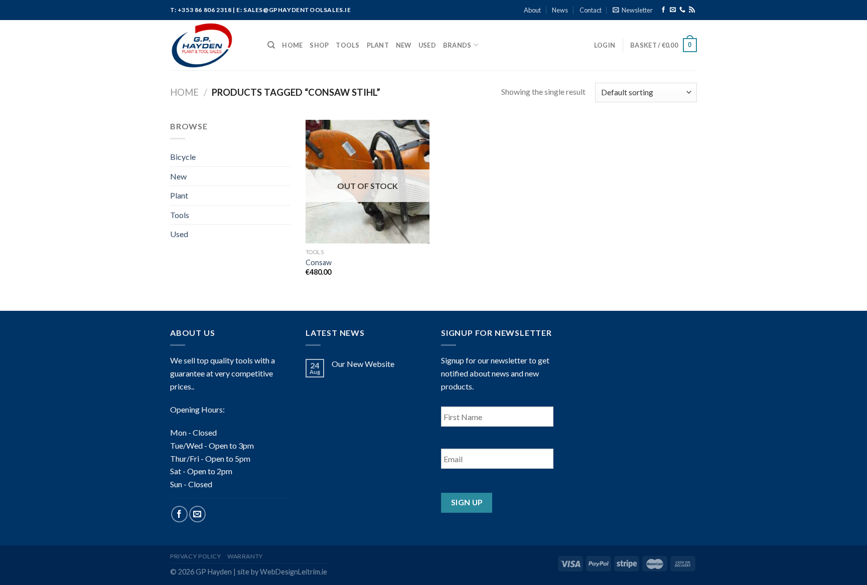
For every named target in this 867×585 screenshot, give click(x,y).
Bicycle (183, 156)
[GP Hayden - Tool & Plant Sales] (211, 45)
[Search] (271, 45)
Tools (347, 45)
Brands (457, 45)
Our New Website (363, 363)
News (560, 10)
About (532, 10)
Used (427, 45)
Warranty (245, 556)
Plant (378, 45)
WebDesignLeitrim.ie (293, 571)
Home (292, 45)
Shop (319, 45)
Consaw (319, 262)
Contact (591, 10)
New (403, 45)
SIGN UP (467, 502)
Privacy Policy (195, 556)
